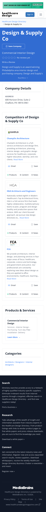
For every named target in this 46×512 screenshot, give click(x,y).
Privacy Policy (9, 499)
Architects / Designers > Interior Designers (18, 363)
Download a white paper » (13, 439)
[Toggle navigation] (41, 14)
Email (13, 166)
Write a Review (8, 62)
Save (36, 166)
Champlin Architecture (18, 138)
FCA (8, 249)
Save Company (14, 46)
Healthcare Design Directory (14, 21)
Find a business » (9, 407)
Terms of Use (27, 499)
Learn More (12, 337)
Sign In (30, 14)
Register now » (8, 471)
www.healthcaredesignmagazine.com (22, 504)
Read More (18, 159)
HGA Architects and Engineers (21, 191)
